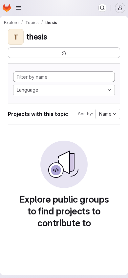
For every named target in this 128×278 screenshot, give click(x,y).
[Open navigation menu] (18, 8)
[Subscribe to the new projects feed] (64, 52)
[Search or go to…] (102, 8)
